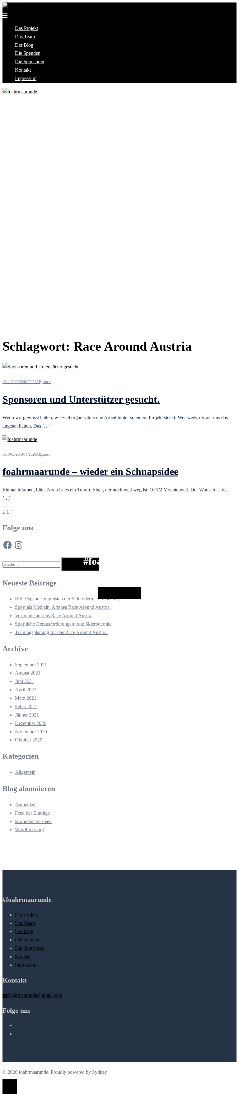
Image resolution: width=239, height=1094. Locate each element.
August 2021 (27, 672)
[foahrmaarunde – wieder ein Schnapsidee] (19, 439)
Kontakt (23, 70)
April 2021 (25, 689)
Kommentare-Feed (33, 821)
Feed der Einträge (32, 813)
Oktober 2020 (28, 739)
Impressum (25, 78)
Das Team (25, 36)
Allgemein (43, 382)
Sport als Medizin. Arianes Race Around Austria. (63, 607)
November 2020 (31, 731)
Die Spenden (27, 53)
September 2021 (31, 664)
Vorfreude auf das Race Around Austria (53, 615)
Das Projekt (26, 28)
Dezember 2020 (30, 723)
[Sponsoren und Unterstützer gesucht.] (40, 366)
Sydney (99, 1072)
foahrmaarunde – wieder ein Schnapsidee (90, 471)
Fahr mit (119, 593)
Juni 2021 (24, 681)
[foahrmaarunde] (19, 6)
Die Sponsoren (29, 61)
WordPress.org (29, 829)
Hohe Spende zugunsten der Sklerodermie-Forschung (67, 598)
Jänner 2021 (27, 714)
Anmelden (25, 804)
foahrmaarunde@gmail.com (34, 995)
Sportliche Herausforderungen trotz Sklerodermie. (64, 624)
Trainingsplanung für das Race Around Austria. (61, 632)
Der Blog (24, 45)
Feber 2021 (26, 706)
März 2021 (25, 698)
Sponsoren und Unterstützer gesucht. (81, 399)
